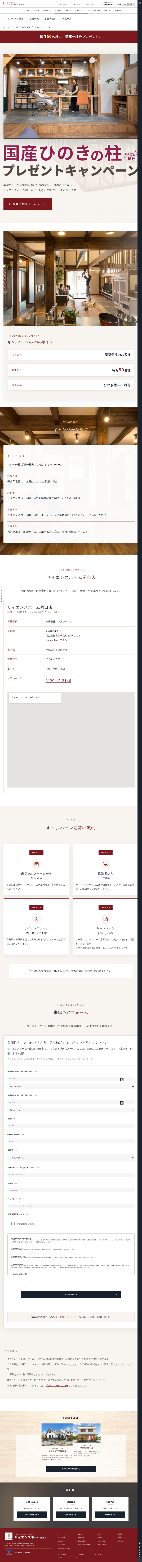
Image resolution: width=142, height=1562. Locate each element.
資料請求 (140, 1545)
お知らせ (36, 10)
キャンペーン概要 (14, 18)
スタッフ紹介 (101, 1541)
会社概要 (118, 10)
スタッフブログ (102, 1545)
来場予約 (140, 1541)
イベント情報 (25, 10)
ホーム (6, 27)
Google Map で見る (56, 640)
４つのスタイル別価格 (84, 1545)
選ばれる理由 (79, 10)
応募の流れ (50, 18)
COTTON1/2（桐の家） (64, 1548)
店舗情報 (34, 18)
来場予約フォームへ (26, 204)
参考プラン (107, 10)
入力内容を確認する (71, 1294)
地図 (31, 1543)
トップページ (61, 1534)
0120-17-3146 (58, 680)
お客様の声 (67, 10)
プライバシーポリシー (57, 1385)
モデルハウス (47, 10)
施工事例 (80, 1534)
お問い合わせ (140, 1552)
